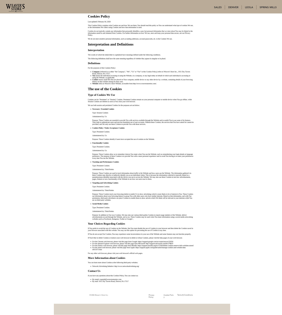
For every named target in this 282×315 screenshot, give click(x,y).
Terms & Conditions (185, 295)
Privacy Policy (151, 296)
